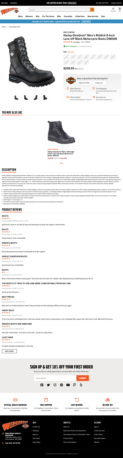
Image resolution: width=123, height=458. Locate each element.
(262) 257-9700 (84, 83)
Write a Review (9, 351)
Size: (68, 52)
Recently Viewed (99, 438)
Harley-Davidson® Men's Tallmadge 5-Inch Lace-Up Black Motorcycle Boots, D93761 (61, 154)
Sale (103, 16)
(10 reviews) (76, 42)
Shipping (36, 430)
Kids (37, 16)
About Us (66, 427)
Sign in (96, 427)
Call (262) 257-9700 (102, 3)
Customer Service (116, 3)
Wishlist (96, 442)
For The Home (48, 16)
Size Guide (71, 52)
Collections (80, 16)
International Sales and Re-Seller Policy (76, 434)
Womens (29, 16)
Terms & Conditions (70, 442)
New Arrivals (93, 16)
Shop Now (86, 21)
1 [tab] (61, 163)
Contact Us (99, 83)
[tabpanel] (61, 138)
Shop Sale (72, 3)
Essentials (68, 16)
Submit (82, 378)
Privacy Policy (68, 438)
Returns (35, 434)
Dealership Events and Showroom (74, 430)
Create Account (99, 430)
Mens (20, 16)
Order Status (98, 434)
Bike (59, 16)
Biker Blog (4, 3)
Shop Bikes (13, 3)
